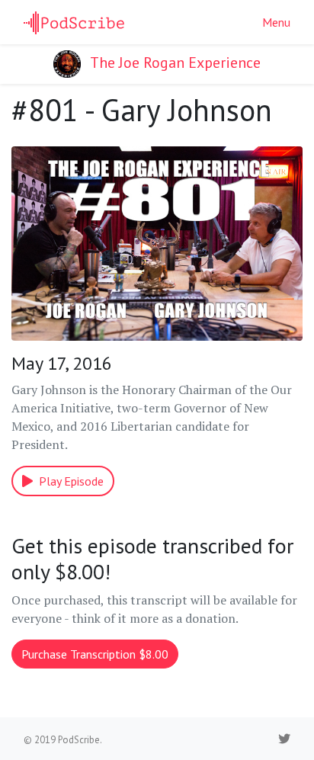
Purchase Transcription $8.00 (94, 654)
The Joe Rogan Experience (174, 62)
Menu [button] (276, 22)
